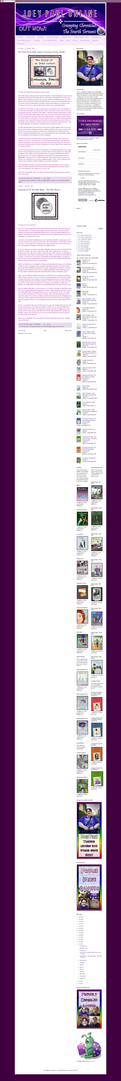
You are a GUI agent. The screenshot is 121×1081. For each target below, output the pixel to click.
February (82, 976)
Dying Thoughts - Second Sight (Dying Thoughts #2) (89, 343)
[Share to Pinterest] (50, 178)
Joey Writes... (37, 40)
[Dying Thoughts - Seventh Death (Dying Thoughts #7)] (79, 353)
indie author (37, 326)
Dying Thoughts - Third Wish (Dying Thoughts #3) (89, 394)
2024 (79, 921)
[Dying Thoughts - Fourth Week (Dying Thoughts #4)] (79, 301)
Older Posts (68, 330)
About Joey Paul (30, 37)
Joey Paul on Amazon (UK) (85, 235)
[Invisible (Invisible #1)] (79, 362)
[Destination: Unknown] (79, 279)
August (82, 962)
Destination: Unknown (88, 276)
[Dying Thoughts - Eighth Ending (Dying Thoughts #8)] (79, 412)
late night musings (45, 180)
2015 (79, 941)
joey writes (38, 180)
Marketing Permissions (84, 171)
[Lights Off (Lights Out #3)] (79, 432)
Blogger (76, 1070)
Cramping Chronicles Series (81, 37)
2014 (79, 944)
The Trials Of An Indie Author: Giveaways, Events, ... (90, 953)
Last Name (81, 163)
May (81, 969)
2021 (79, 928)
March (81, 974)
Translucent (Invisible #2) (88, 458)
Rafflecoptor (21, 157)
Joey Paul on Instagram (84, 243)
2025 (79, 919)
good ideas (32, 180)
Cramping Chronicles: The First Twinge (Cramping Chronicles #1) (89, 376)
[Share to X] (46, 178)
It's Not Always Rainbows (88, 308)
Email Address (82, 151)
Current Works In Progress (24, 40)
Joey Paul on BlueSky (83, 247)
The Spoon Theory (56, 256)
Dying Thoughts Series (53, 37)
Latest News (20, 37)
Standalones (41, 37)
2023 (79, 923)
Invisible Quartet (95, 37)
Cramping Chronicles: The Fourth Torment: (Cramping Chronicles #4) (89, 438)
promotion (53, 180)
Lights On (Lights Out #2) (89, 367)
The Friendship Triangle (88, 402)
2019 (79, 932)
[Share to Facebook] (48, 178)
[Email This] (43, 178)
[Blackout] (79, 286)
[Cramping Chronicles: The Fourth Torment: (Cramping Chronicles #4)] (79, 439)
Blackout (84, 284)
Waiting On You (86, 260)
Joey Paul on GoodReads (84, 249)
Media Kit (95, 40)
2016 (79, 939)
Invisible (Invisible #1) (88, 360)
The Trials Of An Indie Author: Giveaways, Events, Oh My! (41, 52)
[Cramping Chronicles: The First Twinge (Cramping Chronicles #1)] (79, 377)
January (82, 978)
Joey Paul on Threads (83, 245)
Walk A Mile (85, 291)
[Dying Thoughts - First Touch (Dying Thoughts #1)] (79, 270)
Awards (62, 40)
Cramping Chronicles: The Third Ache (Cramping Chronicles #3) (89, 449)
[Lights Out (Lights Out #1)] (79, 326)
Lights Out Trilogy (66, 37)
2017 (79, 937)
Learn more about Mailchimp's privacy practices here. (87, 194)
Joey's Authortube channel (85, 239)
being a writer (25, 180)
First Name (81, 158)
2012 (79, 983)
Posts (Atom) (28, 333)
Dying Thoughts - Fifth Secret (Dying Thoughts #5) (89, 316)
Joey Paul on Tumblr (83, 251)
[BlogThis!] (45, 178)
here (48, 95)
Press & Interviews (85, 40)
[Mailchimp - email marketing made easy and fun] (97, 201)
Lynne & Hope (86, 386)
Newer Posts (22, 330)
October (82, 950)
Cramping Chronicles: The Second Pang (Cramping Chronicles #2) (89, 420)
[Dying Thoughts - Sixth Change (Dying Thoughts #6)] (79, 334)
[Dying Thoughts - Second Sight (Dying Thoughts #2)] (79, 344)
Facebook (29, 172)
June (81, 967)
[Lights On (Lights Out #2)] (79, 370)
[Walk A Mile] (79, 294)
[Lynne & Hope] (79, 388)
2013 (79, 981)
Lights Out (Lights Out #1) (89, 324)
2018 (79, 935)
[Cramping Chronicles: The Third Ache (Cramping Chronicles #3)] (79, 450)
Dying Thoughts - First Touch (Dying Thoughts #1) (89, 268)
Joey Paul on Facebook (84, 241)
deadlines (32, 326)
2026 (79, 917)
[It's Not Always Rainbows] (79, 310)
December (82, 946)
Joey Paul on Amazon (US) (84, 237)
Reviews (75, 40)
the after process (60, 326)
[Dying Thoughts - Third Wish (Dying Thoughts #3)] (79, 395)
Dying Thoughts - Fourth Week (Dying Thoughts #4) (89, 299)
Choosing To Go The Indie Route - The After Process (39, 189)
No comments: (37, 178)
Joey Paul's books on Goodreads (87, 258)
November (83, 948)
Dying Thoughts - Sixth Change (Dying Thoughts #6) (88, 333)
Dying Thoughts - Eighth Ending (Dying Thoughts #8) (89, 410)
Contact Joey (20, 43)
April (81, 971)
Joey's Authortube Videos (50, 40)
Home (45, 330)
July (81, 965)
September (83, 960)
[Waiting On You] (79, 262)
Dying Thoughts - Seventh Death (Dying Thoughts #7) (89, 352)
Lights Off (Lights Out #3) (88, 429)
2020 (79, 930)
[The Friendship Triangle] (79, 404)
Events (68, 40)
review (57, 180)
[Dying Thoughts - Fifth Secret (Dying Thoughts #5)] (79, 317)
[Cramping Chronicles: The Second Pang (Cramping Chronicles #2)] (79, 421)
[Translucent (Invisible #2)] (79, 460)
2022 (79, 926)
